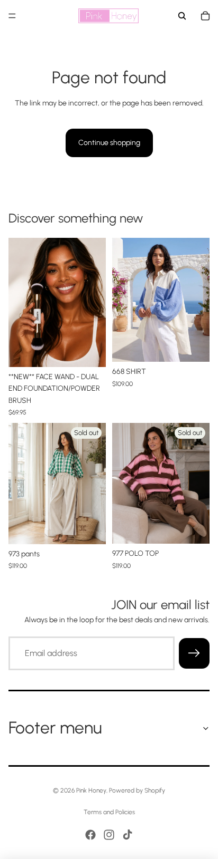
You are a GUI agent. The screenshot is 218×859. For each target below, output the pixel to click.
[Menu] (12, 16)
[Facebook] (90, 834)
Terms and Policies (109, 812)
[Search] (182, 15)
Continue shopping (109, 142)
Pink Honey (91, 790)
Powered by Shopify (137, 790)
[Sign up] (194, 653)
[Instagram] (109, 834)
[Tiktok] (127, 834)
